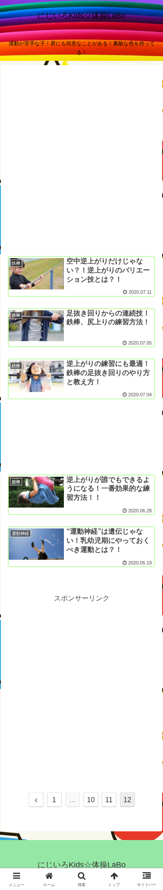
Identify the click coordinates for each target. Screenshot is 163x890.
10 (91, 800)
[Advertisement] (81, 160)
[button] (145, 852)
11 (109, 800)
